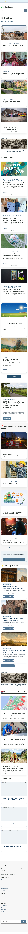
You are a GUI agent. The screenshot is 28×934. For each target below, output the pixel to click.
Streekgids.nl (9, 7)
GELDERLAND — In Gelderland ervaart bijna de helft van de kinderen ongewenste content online (13, 290)
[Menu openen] (26, 7)
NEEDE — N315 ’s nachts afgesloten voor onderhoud (13, 455)
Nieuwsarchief (4, 881)
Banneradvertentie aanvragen (7, 895)
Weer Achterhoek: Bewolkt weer (14, 323)
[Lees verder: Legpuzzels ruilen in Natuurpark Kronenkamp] (14, 840)
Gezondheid (9, 216)
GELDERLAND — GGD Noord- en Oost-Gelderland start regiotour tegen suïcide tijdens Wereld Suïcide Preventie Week (13, 219)
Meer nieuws (14, 376)
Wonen (17, 43)
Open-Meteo (21, 1)
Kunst (21, 98)
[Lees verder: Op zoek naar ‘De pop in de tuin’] (14, 816)
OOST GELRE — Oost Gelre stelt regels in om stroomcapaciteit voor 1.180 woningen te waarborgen (14, 46)
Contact (2, 907)
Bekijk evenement (7, 418)
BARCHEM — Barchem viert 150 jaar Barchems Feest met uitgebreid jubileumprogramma (12, 512)
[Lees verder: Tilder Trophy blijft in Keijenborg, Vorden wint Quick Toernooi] (14, 792)
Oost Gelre (12, 43)
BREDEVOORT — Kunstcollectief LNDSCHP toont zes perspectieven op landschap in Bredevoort (12, 360)
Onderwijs (13, 287)
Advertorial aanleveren (5, 897)
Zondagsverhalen (4, 888)
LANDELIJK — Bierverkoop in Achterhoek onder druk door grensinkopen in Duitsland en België (14, 714)
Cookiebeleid (3, 911)
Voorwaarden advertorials (6, 900)
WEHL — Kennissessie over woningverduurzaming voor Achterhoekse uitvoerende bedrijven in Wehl (13, 484)
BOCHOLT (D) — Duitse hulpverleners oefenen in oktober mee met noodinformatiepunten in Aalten (13, 128)
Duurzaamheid (14, 179)
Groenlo (12, 251)
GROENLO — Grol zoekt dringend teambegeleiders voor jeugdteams (12, 254)
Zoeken (23, 921)
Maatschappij (16, 216)
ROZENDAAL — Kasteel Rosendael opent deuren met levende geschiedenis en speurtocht (13, 74)
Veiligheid (21, 125)
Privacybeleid (4, 909)
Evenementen (6, 180)
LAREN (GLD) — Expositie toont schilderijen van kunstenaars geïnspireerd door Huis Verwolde (13, 102)
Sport (16, 251)
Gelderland (6, 71)
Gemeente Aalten (13, 125)
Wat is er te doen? (4, 884)
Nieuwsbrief (3, 890)
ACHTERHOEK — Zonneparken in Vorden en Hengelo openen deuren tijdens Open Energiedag (14, 183)
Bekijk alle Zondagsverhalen (8, 665)
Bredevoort (6, 355)
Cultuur (18, 70)
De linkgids (3, 879)
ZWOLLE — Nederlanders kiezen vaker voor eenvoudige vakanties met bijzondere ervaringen (13, 767)
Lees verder (5, 192)
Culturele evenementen (9, 70)
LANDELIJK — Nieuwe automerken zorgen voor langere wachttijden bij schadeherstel (14, 740)
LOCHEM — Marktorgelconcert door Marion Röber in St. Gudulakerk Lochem (13, 541)
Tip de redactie (4, 905)
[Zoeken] (25, 10)
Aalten (6, 125)
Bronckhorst (6, 179)
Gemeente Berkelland (14, 98)
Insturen (10, 21)
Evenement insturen (5, 886)
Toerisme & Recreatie (8, 99)
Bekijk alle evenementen (14, 547)
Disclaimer (3, 914)
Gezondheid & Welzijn (15, 286)
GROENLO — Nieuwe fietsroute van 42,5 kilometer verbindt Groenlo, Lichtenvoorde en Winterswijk (13, 405)
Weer (14, 321)
